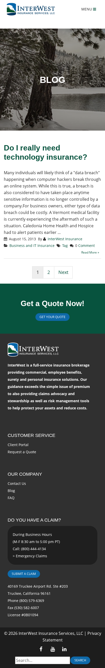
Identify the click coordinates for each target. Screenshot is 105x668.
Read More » (90, 252)
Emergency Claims (31, 555)
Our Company (25, 474)
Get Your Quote (52, 317)
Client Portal (18, 444)
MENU (87, 9)
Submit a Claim (24, 574)
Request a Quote (22, 451)
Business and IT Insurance (32, 245)
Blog (11, 490)
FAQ (11, 497)
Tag (65, 245)
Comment (86, 245)
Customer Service (31, 435)
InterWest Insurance (65, 238)
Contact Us (17, 483)
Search (80, 660)
